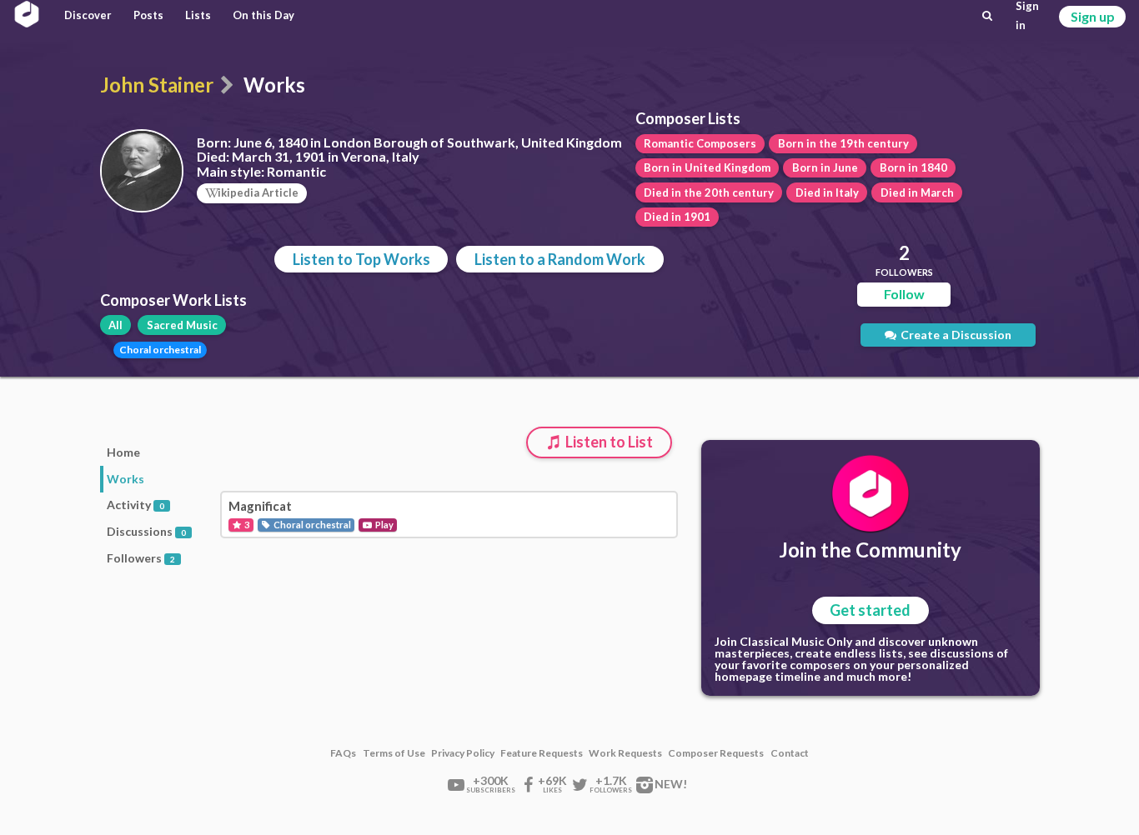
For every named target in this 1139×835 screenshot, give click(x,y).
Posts (148, 15)
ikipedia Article (258, 192)
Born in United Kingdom (707, 167)
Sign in (1027, 16)
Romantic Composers (700, 143)
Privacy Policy (462, 753)
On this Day (263, 15)
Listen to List (608, 441)
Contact (789, 753)
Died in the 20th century (709, 192)
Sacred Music (182, 325)
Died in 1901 (677, 216)
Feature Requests (541, 753)
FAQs (343, 753)
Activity (135, 505)
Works (125, 479)
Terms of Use (394, 753)
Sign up (1093, 16)
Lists (198, 15)
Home (123, 452)
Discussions (146, 531)
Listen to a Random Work (559, 259)
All (115, 325)
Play (384, 524)
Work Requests (625, 753)
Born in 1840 (913, 167)
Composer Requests (716, 753)
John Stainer (156, 84)
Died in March (917, 192)
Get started (870, 610)
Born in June (825, 167)
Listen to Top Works (361, 259)
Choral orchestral (160, 349)
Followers (141, 558)
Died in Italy (827, 192)
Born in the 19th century (843, 143)
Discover (88, 15)
